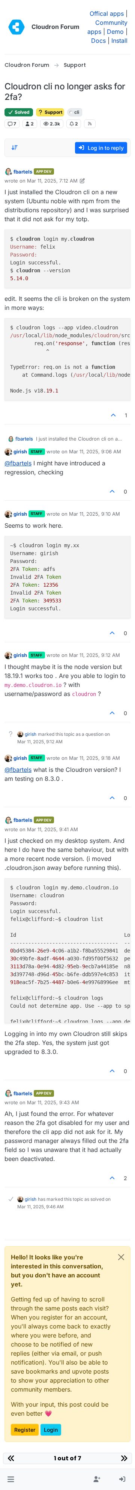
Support (53, 112)
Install (119, 40)
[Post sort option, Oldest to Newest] (14, 147)
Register (24, 1430)
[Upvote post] (113, 415)
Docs (98, 40)
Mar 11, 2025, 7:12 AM (52, 181)
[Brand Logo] (17, 27)
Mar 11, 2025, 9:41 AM (52, 829)
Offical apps (107, 13)
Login (51, 1430)
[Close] (121, 1257)
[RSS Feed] (90, 123)
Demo (115, 31)
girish (20, 451)
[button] (10, 1479)
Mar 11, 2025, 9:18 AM (94, 758)
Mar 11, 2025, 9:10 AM (94, 514)
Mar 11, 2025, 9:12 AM (94, 655)
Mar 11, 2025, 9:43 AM (53, 1102)
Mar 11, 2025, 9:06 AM (95, 451)
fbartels (23, 172)
